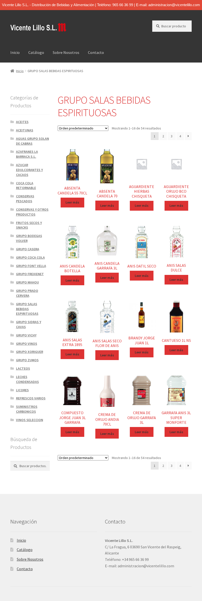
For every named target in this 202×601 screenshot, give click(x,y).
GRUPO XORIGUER (29, 351)
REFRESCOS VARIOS (31, 398)
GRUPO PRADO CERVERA (27, 293)
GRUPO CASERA (27, 249)
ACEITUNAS (24, 130)
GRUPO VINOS (26, 343)
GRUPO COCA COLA (30, 257)
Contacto (96, 52)
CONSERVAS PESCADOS (25, 198)
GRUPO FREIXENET (30, 274)
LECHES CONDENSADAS (27, 379)
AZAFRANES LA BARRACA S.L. (27, 154)
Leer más (72, 202)
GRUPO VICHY (26, 335)
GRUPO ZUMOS (27, 360)
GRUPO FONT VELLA (31, 266)
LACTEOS (23, 368)
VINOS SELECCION (29, 420)
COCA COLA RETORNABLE (26, 185)
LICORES (22, 390)
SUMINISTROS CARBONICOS (26, 409)
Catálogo (36, 52)
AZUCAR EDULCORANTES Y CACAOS (29, 170)
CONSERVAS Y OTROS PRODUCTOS (32, 212)
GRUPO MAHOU (27, 282)
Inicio (15, 52)
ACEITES (22, 122)
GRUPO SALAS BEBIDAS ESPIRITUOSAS (27, 309)
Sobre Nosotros (66, 52)
